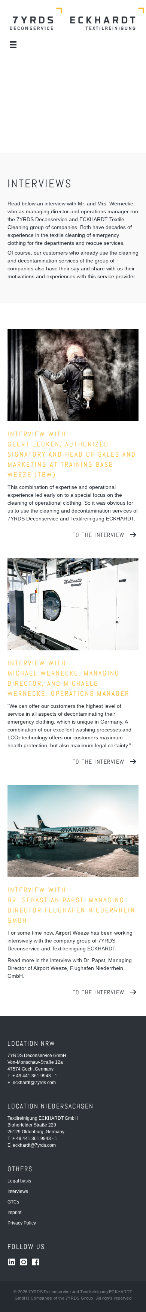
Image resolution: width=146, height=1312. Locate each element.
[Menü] (13, 44)
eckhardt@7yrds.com (34, 1082)
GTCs (13, 1202)
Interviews (17, 1191)
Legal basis (19, 1181)
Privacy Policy (21, 1223)
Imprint (14, 1212)
